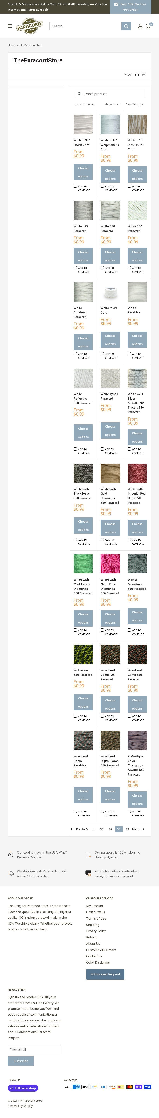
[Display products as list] (143, 74)
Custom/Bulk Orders (101, 950)
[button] (134, 104)
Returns (92, 937)
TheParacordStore (30, 45)
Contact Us (94, 956)
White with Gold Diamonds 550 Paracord (110, 496)
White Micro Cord (109, 310)
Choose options (83, 172)
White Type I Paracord (109, 396)
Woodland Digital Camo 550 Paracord (110, 760)
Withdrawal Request (105, 974)
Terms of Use (96, 918)
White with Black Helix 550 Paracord (83, 493)
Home (12, 45)
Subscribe (21, 1061)
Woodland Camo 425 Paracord (108, 674)
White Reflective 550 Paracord (83, 398)
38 (127, 829)
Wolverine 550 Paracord (83, 672)
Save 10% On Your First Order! (133, 6)
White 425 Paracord (81, 228)
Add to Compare (84, 188)
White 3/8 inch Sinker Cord (135, 144)
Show (108, 104)
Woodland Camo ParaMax (81, 760)
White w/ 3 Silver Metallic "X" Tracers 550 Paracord (136, 403)
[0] (148, 26)
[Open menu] (10, 26)
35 (102, 829)
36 (110, 829)
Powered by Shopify (20, 1106)
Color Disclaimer (98, 962)
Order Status (95, 912)
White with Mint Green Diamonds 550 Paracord (83, 586)
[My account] (140, 26)
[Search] (126, 26)
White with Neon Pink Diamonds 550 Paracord (110, 586)
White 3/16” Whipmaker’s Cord (110, 144)
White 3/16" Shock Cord (82, 142)
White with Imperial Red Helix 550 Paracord (137, 496)
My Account (94, 906)
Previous (82, 829)
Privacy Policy (96, 931)
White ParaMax (134, 310)
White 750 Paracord (135, 228)
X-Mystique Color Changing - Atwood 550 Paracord (136, 765)
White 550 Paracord (108, 228)
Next (135, 829)
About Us (93, 943)
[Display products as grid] (137, 74)
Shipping (92, 925)
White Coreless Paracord (80, 312)
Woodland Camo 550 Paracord (135, 674)
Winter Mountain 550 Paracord (137, 584)
